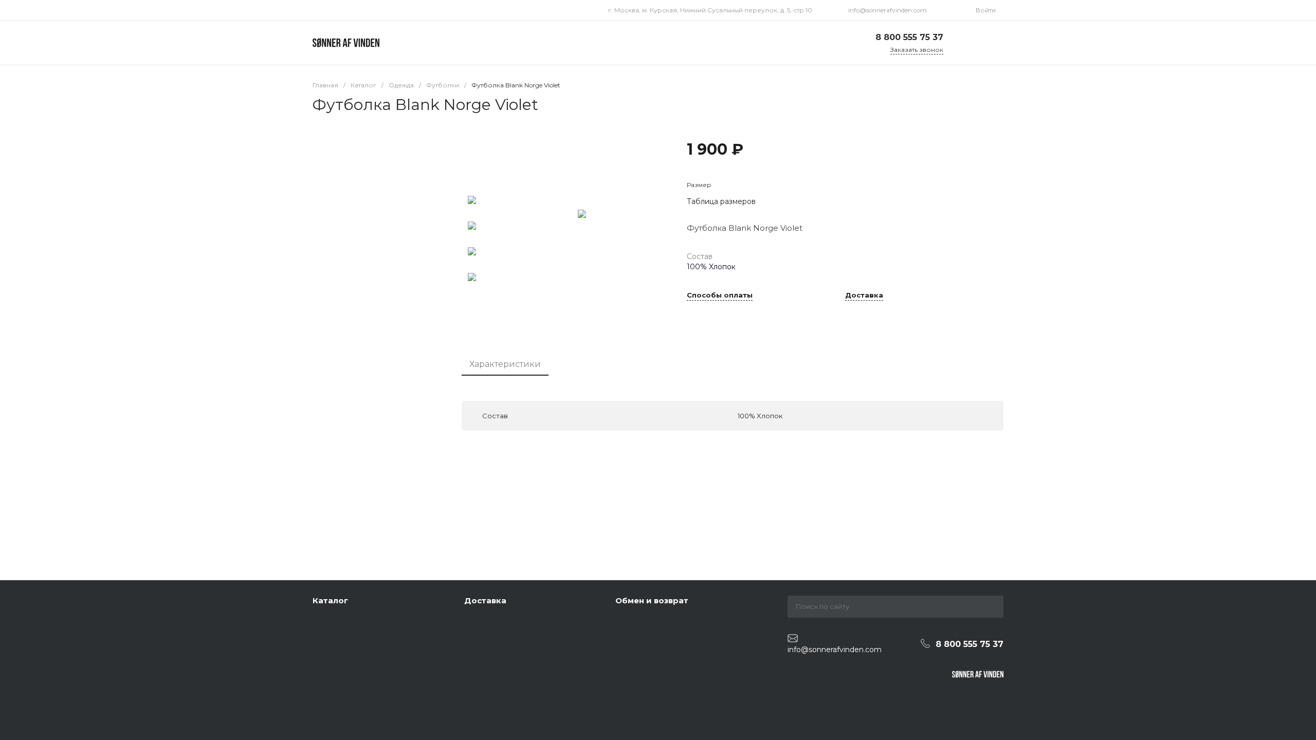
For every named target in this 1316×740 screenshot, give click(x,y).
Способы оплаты (720, 295)
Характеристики (505, 364)
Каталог (330, 600)
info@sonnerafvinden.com (887, 10)
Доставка (864, 295)
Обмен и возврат (651, 600)
